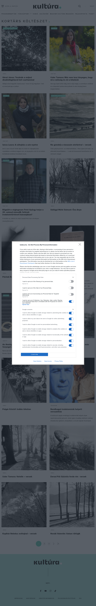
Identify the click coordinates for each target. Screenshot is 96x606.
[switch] (71, 281)
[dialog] (48, 303)
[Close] (80, 245)
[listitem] (48, 277)
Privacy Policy (59, 361)
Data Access (48, 361)
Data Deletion (37, 361)
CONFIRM (34, 354)
